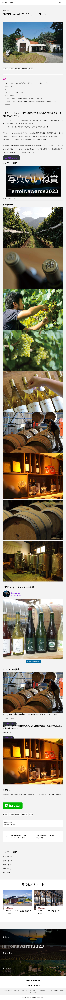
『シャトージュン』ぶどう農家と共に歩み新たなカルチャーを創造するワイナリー (27, 83)
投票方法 (7, 105)
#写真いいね (9, 824)
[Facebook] (31, 985)
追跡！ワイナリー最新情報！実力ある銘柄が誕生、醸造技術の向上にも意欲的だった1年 (32, 101)
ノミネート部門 (9, 86)
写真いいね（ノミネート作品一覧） (30, 990)
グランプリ (6, 857)
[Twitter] (29, 985)
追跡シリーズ (8, 738)
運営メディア (17, 990)
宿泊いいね (6, 864)
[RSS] (39, 985)
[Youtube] (34, 985)
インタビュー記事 (10, 95)
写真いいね (9, 822)
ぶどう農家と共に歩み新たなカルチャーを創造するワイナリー (25, 98)
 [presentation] (62, 887)
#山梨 (14, 824)
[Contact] (37, 985)
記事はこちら (11, 158)
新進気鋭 (5, 868)
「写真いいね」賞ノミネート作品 (14, 92)
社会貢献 (5, 872)
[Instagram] (26, 985)
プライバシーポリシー (7, 990)
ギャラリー (8, 89)
